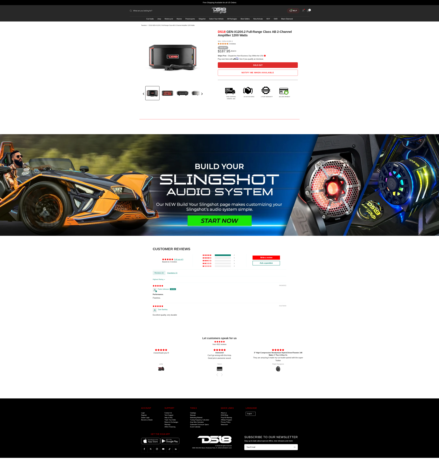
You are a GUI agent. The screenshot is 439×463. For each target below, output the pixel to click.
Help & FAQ (168, 417)
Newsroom (224, 424)
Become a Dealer (147, 420)
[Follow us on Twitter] (150, 449)
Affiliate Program (226, 420)
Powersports (190, 19)
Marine (179, 19)
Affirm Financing (170, 427)
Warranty (167, 424)
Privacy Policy (225, 422)
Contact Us (168, 413)
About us (224, 413)
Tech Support (169, 415)
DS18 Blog (224, 415)
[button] (223, 44)
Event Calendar (195, 427)
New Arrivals (258, 19)
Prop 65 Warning (226, 417)
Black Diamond (287, 19)
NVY (268, 19)
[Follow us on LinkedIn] (176, 449)
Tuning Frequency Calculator (199, 420)
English (249, 414)
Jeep (159, 19)
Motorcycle (169, 19)
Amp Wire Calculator (197, 422)
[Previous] (144, 94)
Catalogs (193, 413)
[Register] (295, 447)
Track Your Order (170, 420)
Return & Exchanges (171, 422)
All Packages (232, 19)
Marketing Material (196, 417)
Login (143, 413)
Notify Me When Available (258, 73)
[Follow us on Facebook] (144, 449)
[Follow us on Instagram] (157, 449)
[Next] (202, 94)
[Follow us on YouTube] (163, 449)
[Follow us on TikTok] (169, 449)
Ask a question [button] (266, 263)
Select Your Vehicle (216, 19)
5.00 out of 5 (178, 259)
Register (144, 415)
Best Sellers (245, 19)
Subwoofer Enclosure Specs (199, 424)
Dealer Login (145, 417)
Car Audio (150, 19)
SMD (276, 19)
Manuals (193, 415)
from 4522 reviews (219, 344)
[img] (158, 286)
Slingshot (202, 19)
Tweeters (144, 25)
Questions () (172, 273)
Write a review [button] (266, 258)
